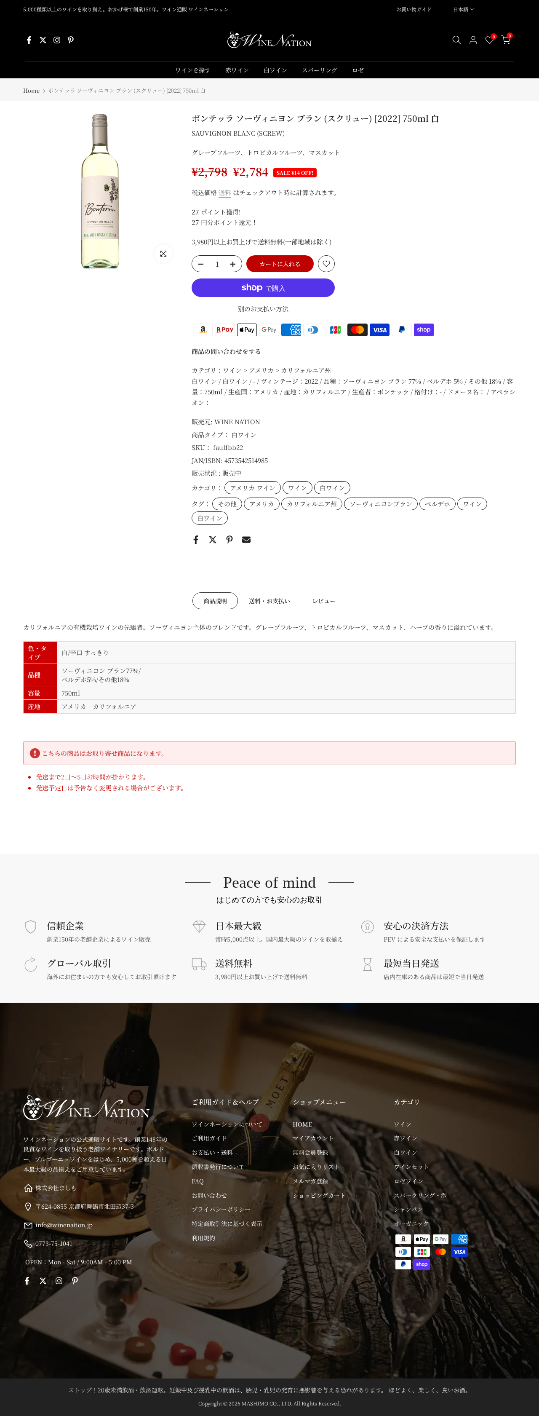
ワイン (297, 487)
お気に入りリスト (316, 1166)
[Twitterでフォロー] (43, 40)
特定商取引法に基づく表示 (227, 1223)
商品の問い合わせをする (226, 351)
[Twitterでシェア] (212, 539)
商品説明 (215, 601)
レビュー (324, 601)
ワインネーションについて (227, 1124)
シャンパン (408, 1209)
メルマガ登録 (310, 1181)
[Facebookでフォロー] (29, 40)
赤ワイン (237, 70)
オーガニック (411, 1223)
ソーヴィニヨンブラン (381, 503)
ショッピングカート (319, 1195)
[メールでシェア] (246, 539)
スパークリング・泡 (420, 1195)
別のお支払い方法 (263, 308)
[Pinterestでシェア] (229, 539)
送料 (225, 192)
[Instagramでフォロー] (57, 40)
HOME (302, 1124)
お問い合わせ (209, 1195)
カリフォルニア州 (312, 503)
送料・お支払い (269, 601)
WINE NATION (237, 421)
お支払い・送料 (212, 1152)
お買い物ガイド (414, 9)
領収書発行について (218, 1166)
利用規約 (203, 1238)
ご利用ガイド (209, 1138)
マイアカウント (313, 1138)
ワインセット (411, 1166)
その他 (227, 503)
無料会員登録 (310, 1152)
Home (31, 90)
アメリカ (261, 503)
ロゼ (358, 70)
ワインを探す (193, 70)
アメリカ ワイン (252, 487)
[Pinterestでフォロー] (71, 40)
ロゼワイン (408, 1181)
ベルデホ (437, 503)
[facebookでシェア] (196, 539)
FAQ (198, 1181)
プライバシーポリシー (221, 1209)
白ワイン (275, 70)
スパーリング (319, 70)
